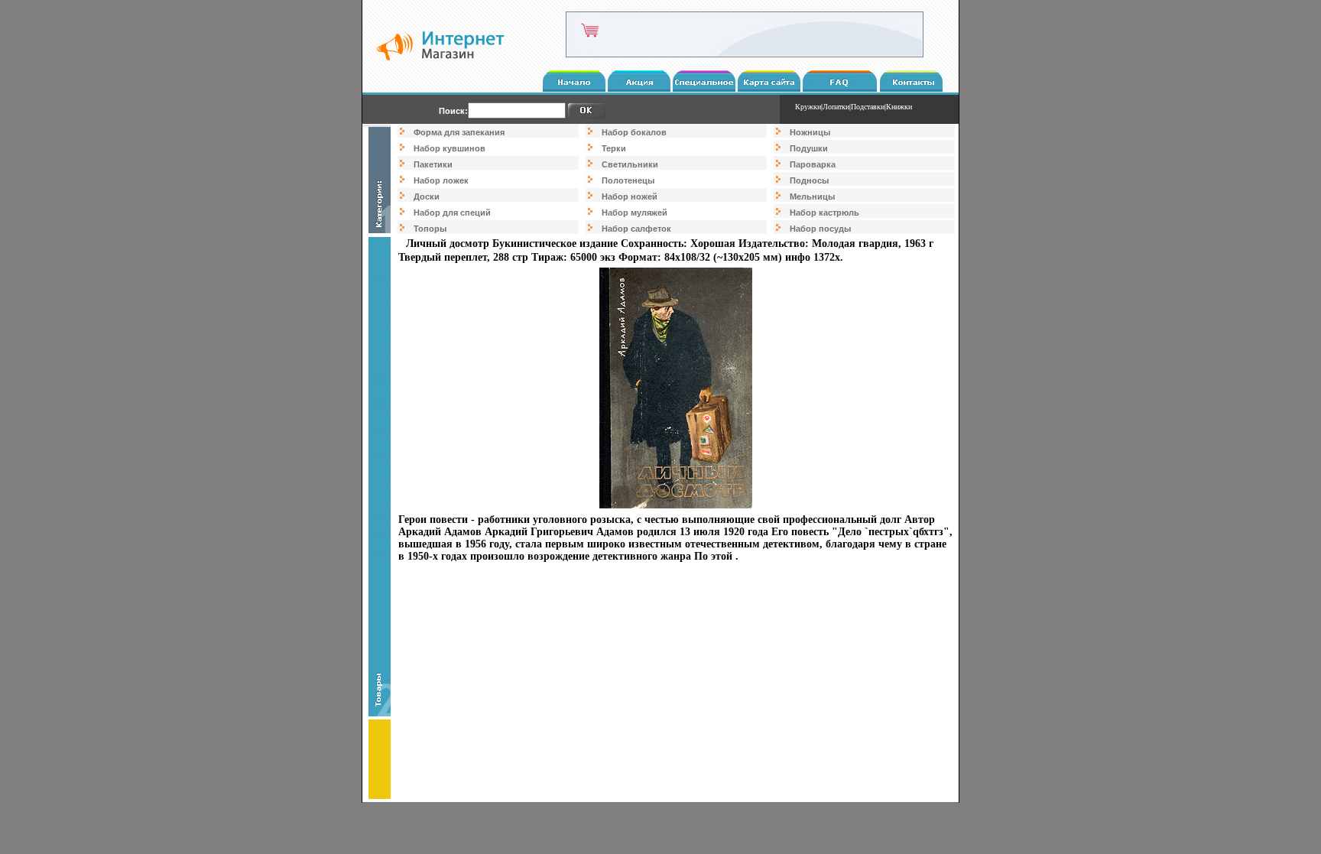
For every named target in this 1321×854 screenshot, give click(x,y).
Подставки (867, 106)
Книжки (899, 106)
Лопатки (836, 106)
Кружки (808, 106)
